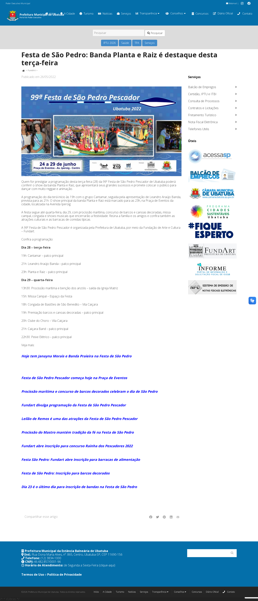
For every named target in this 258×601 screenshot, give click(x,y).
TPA (137, 43)
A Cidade (69, 13)
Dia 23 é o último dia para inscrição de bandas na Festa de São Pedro (79, 486)
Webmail (232, 3)
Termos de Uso (32, 574)
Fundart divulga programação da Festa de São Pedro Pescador (73, 405)
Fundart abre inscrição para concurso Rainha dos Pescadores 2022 (77, 446)
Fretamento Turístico (202, 115)
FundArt (32, 70)
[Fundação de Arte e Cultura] (212, 251)
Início (96, 591)
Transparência (149, 13)
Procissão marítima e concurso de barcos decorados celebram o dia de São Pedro (89, 391)
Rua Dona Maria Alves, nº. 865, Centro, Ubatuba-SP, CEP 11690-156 (77, 554)
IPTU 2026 (110, 43)
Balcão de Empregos (202, 87)
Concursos (202, 13)
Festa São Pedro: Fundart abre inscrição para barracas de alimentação (80, 459)
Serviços (126, 13)
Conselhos (177, 13)
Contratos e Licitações (203, 108)
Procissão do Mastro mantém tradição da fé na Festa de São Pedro (77, 432)
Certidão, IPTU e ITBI (202, 94)
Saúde (125, 43)
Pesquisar (156, 33)
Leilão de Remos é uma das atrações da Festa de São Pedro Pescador (79, 418)
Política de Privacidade (64, 574)
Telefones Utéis (198, 129)
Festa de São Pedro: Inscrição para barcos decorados (65, 473)
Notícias (107, 13)
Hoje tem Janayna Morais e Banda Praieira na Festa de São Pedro (76, 356)
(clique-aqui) (107, 565)
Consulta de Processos (203, 101)
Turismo (88, 13)
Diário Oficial (225, 13)
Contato (247, 13)
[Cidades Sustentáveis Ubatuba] (212, 212)
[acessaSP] (212, 156)
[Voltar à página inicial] (23, 70)
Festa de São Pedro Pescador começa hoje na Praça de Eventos (74, 378)
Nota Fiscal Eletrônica (203, 122)
